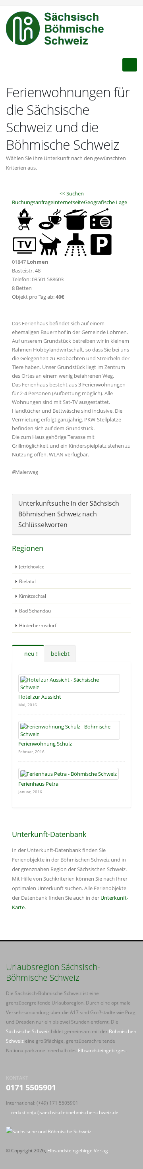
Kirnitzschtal (32, 596)
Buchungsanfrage (32, 202)
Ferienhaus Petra (38, 783)
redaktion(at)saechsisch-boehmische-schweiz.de (64, 1112)
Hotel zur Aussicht (39, 696)
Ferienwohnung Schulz (45, 743)
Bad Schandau (35, 610)
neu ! (30, 653)
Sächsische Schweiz (28, 1031)
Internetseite (68, 202)
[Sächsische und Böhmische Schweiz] (59, 28)
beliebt (60, 653)
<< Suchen (72, 193)
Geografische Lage (105, 202)
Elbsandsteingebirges (102, 1050)
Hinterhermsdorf (37, 625)
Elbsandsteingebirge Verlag (77, 1150)
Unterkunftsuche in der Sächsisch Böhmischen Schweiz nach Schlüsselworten (68, 514)
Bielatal (27, 581)
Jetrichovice (31, 566)
